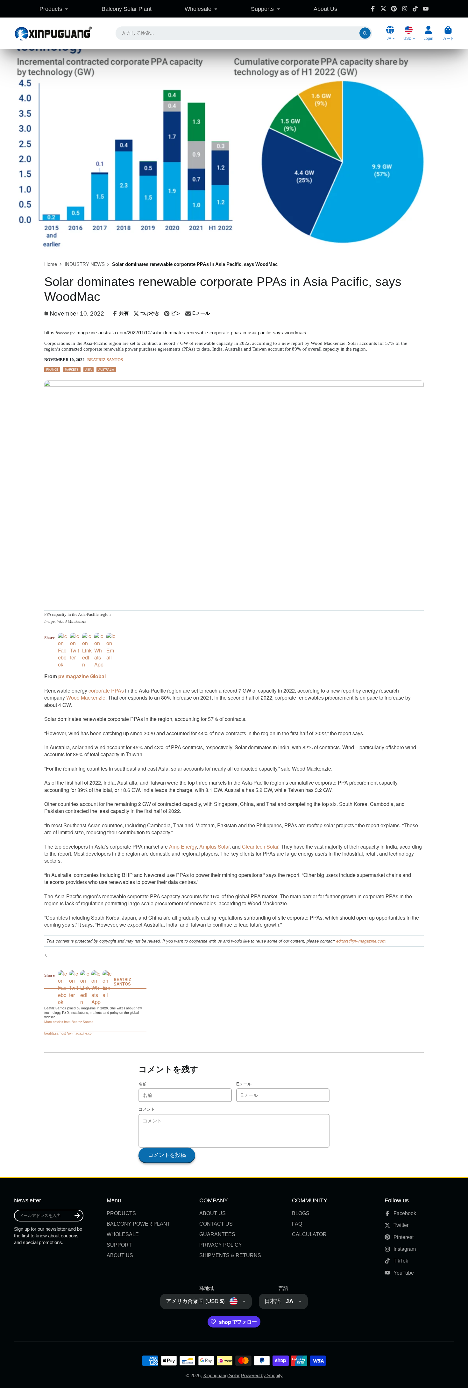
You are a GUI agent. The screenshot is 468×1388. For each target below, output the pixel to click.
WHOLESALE (123, 1234)
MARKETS (72, 369)
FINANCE (52, 369)
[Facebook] (373, 8)
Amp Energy (183, 846)
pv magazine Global (82, 676)
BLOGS (300, 1213)
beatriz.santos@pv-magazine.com (69, 1033)
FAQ (297, 1224)
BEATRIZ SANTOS (105, 360)
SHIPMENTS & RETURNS (230, 1255)
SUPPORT (119, 1245)
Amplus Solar (214, 846)
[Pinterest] (394, 8)
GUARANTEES (217, 1234)
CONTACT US (216, 1224)
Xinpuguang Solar (221, 1375)
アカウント (428, 33)
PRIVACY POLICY (220, 1245)
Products (50, 8)
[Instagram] (405, 8)
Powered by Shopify (262, 1375)
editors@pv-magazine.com (361, 941)
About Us (325, 8)
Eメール (244, 1084)
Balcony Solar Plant (127, 8)
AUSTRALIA (106, 369)
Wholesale (198, 8)
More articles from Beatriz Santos (68, 1021)
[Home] (53, 33)
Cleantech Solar (260, 846)
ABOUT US (120, 1255)
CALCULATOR (309, 1234)
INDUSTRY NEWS (85, 264)
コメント (146, 1109)
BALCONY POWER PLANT (138, 1224)
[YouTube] (426, 8)
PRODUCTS (121, 1213)
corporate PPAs (106, 690)
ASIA (88, 369)
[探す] (365, 33)
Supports (262, 8)
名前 (142, 1084)
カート (448, 33)
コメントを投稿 (167, 1155)
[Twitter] (383, 8)
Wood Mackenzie (85, 697)
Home (50, 264)
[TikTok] (415, 8)
